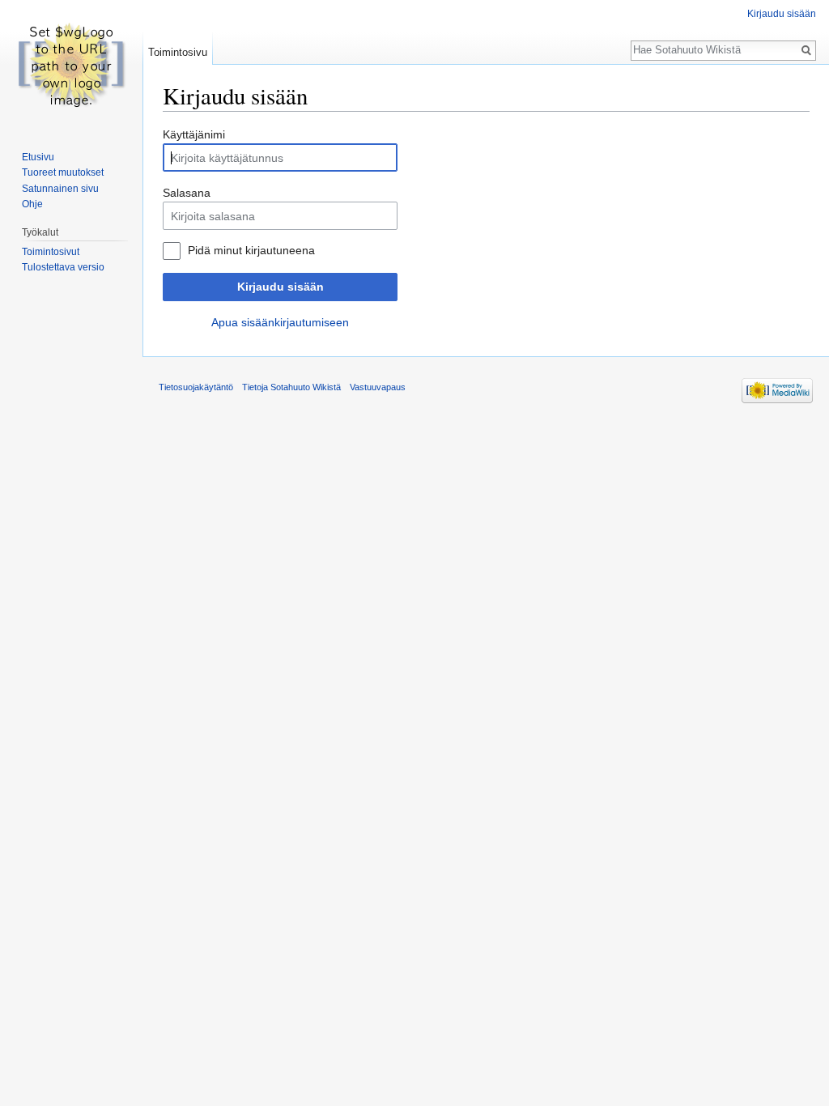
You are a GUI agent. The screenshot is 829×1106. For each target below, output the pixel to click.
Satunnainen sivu (60, 188)
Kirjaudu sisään (280, 286)
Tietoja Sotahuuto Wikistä (291, 387)
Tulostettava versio (63, 267)
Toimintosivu (177, 52)
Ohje (32, 204)
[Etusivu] (71, 65)
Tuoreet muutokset (63, 172)
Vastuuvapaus (378, 387)
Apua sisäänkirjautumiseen (280, 322)
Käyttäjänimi (194, 134)
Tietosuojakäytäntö (196, 387)
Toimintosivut (50, 251)
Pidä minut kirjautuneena (251, 250)
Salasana (186, 192)
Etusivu (38, 157)
